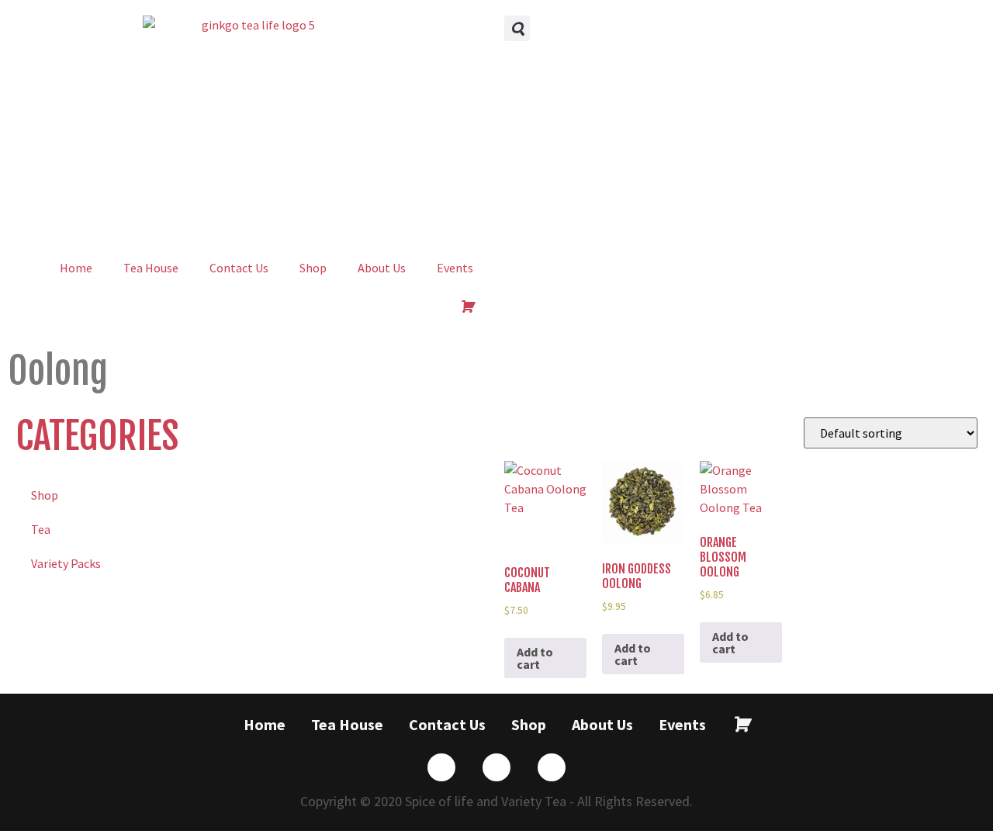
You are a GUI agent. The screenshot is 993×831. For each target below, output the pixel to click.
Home (76, 267)
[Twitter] (496, 767)
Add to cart (535, 658)
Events (455, 267)
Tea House (150, 267)
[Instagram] (552, 767)
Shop (313, 267)
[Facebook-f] (441, 767)
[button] (517, 28)
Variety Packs (66, 563)
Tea (40, 529)
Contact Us (238, 267)
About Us (382, 267)
